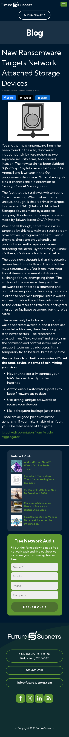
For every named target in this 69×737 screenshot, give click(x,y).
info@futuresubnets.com (34, 682)
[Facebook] (20, 697)
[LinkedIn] (39, 697)
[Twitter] (30, 697)
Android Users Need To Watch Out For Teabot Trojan (38, 465)
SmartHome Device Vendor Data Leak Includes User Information (40, 520)
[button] (64, 4)
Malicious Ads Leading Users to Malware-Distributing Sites (37, 506)
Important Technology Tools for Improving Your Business (39, 479)
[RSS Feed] (48, 697)
